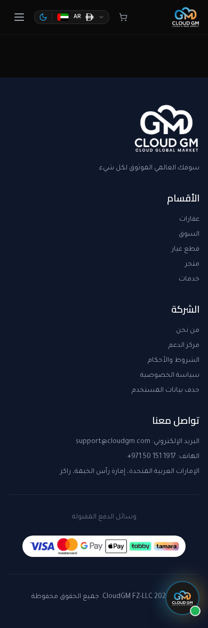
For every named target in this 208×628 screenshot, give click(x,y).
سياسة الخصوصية (169, 375)
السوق (189, 234)
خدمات (189, 279)
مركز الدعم (184, 346)
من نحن (187, 331)
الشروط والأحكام (173, 361)
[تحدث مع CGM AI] (182, 598)
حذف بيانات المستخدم (165, 390)
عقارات (189, 219)
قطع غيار (185, 249)
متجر (192, 264)
